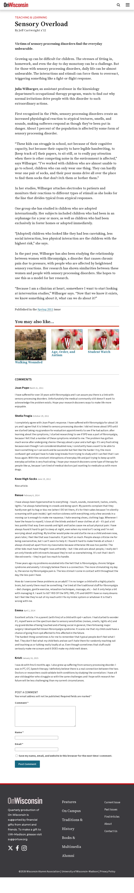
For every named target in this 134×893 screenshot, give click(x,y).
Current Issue (112, 802)
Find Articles (111, 817)
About (108, 824)
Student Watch (99, 352)
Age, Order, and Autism (63, 353)
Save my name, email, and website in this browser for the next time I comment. (65, 756)
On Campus (71, 811)
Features (69, 802)
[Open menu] (127, 5)
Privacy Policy (107, 871)
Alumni (68, 856)
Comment (21, 703)
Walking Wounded (28, 362)
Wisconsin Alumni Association (43, 871)
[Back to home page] (25, 803)
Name (19, 732)
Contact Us (110, 831)
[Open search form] (118, 5)
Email (19, 744)
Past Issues (110, 810)
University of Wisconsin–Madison (80, 871)
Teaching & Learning (31, 17)
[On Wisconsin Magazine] (16, 7)
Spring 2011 (45, 309)
